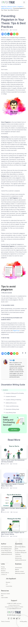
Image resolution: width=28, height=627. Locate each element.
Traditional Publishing (6, 552)
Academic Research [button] (11, 396)
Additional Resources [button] (11, 403)
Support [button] (14, 601)
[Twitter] (5, 34)
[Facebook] (2, 34)
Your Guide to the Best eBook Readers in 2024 (14, 509)
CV (7, 584)
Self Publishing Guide (6, 547)
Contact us (4, 574)
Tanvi (11, 360)
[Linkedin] (8, 34)
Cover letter (9, 586)
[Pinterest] (11, 34)
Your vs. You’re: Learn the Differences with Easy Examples (12, 461)
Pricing (2, 567)
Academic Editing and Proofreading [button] (15, 393)
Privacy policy (23, 621)
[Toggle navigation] (24, 2)
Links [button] (3, 564)
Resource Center (5, 593)
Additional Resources (6, 554)
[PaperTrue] (14, 612)
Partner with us (5, 572)
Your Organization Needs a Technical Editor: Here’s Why (12, 485)
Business (18, 564)
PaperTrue (16, 330)
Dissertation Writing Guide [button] (12, 409)
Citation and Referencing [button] (12, 406)
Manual (17, 569)
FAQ (2, 595)
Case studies (4, 597)
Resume (8, 582)
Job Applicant (11, 579)
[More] (17, 34)
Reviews (3, 570)
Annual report (18, 567)
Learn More (14, 429)
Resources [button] (5, 591)
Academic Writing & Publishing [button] (13, 399)
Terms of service (5, 621)
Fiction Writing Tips (6, 550)
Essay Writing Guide (20, 550)
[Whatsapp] (14, 34)
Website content (19, 571)
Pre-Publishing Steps (6, 548)
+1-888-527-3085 (11, 603)
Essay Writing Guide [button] (11, 412)
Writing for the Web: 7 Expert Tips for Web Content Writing (12, 533)
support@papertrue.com (15, 608)
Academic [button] (5, 390)
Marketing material (20, 573)
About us (3, 569)
